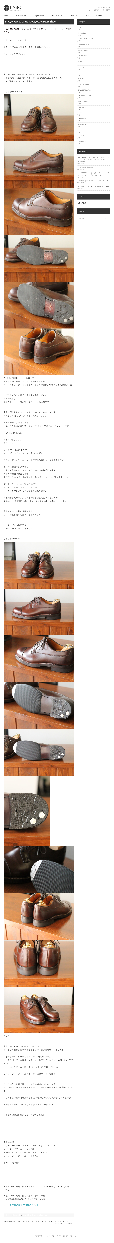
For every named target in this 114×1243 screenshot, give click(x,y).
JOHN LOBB (82, 67)
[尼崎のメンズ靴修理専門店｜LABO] (12, 4)
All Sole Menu (21, 16)
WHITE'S (81, 135)
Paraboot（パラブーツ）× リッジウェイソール (93, 181)
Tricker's (81, 78)
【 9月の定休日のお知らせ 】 (87, 167)
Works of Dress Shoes (23, 21)
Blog (87, 16)
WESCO (80, 130)
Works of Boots (83, 101)
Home (6, 16)
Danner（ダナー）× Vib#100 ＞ (64, 1223)
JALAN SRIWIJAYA (84, 90)
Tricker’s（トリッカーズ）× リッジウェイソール (93, 186)
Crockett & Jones (84, 44)
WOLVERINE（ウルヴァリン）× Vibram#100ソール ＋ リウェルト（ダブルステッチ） (94, 174)
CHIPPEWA (82, 118)
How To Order (56, 16)
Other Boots (82, 141)
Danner (80, 113)
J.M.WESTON (82, 56)
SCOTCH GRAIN (83, 84)
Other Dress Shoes (46, 21)
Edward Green (83, 50)
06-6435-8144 (105, 7)
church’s (81, 73)
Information (82, 33)
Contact (99, 16)
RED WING (82, 107)
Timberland (82, 124)
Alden (80, 61)
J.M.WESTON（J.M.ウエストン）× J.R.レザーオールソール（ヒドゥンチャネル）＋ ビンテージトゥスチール (94, 159)
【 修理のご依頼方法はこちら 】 (23, 1205)
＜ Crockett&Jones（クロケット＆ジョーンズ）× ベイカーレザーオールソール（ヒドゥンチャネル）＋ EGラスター (38, 1221)
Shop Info (73, 16)
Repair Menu (39, 16)
